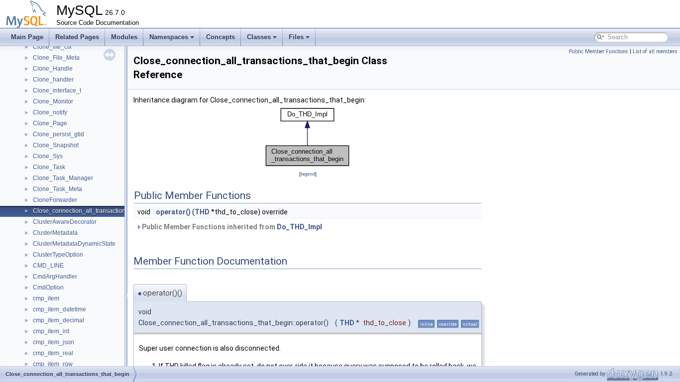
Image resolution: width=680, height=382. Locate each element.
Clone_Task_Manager (63, 178)
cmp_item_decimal (58, 320)
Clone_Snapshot (56, 145)
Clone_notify (50, 112)
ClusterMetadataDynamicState (74, 243)
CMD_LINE (48, 265)
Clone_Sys (48, 156)
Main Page (27, 37)
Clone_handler (53, 79)
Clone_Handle (53, 68)
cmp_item (46, 298)
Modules (124, 37)
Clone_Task (49, 167)
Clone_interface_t (57, 90)
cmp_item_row (53, 364)
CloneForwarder (55, 199)
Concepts (220, 37)
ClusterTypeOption (58, 254)
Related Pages (77, 37)
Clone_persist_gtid (58, 134)
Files (296, 37)
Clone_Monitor (53, 101)
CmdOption (48, 287)
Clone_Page (50, 123)
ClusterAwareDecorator (65, 221)
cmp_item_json (53, 342)
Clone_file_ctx (52, 46)
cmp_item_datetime (59, 309)
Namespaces (168, 37)
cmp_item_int (51, 331)
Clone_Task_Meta (57, 189)
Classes (259, 37)
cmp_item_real (53, 353)
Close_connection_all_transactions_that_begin (97, 210)
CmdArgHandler (55, 276)
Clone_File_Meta (56, 57)
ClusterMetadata (55, 232)
